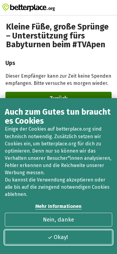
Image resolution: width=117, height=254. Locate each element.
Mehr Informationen (58, 206)
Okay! (61, 237)
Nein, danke (58, 219)
